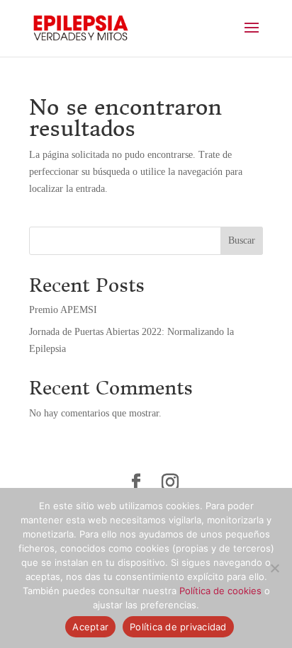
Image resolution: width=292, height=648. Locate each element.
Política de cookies (220, 590)
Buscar (241, 240)
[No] (274, 568)
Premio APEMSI (63, 310)
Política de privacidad (178, 626)
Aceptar (90, 626)
